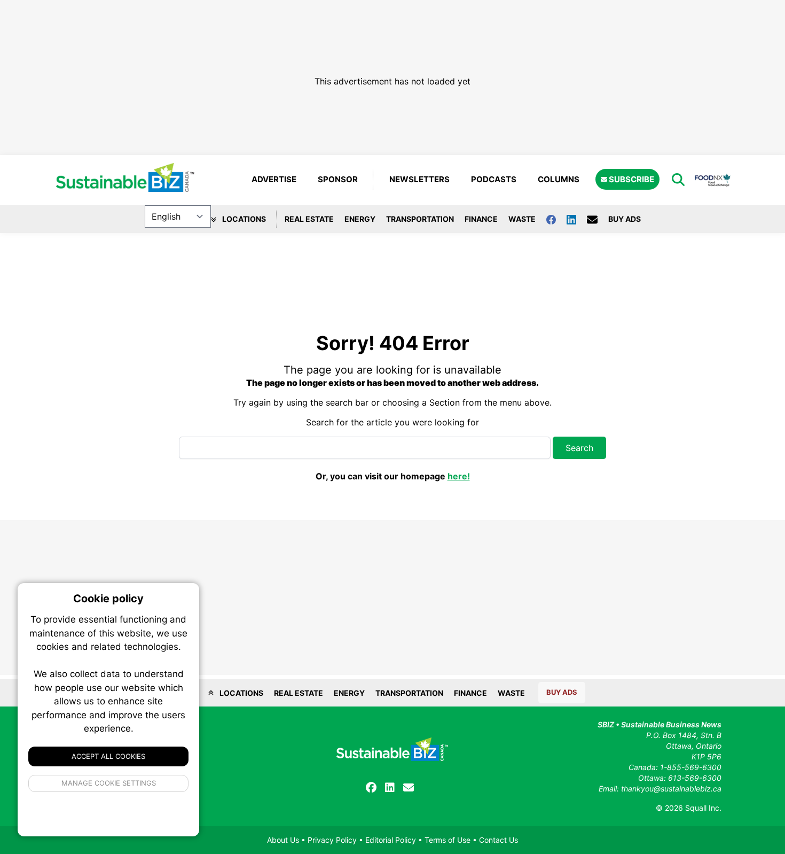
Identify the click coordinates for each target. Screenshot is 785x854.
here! (459, 476)
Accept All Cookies (108, 756)
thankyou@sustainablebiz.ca (671, 788)
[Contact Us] (597, 219)
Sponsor (338, 179)
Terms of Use (447, 839)
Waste (522, 218)
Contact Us (498, 839)
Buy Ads (624, 218)
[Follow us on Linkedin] (577, 218)
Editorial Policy (390, 839)
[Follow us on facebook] (556, 218)
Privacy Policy (332, 839)
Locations (243, 218)
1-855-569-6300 (690, 767)
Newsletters (419, 179)
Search (579, 447)
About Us (283, 839)
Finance (481, 218)
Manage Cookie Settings (108, 783)
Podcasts (493, 179)
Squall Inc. (703, 807)
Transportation (420, 218)
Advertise (274, 179)
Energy (359, 218)
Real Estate (309, 218)
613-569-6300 (694, 777)
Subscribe (630, 179)
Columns (558, 179)
